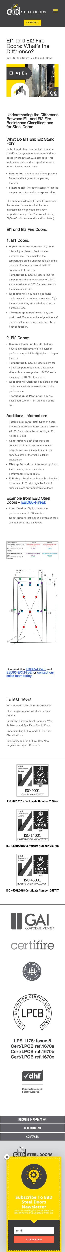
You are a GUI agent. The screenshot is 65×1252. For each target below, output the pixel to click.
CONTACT (32, 22)
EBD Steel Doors (19, 57)
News (49, 57)
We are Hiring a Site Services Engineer (28, 705)
